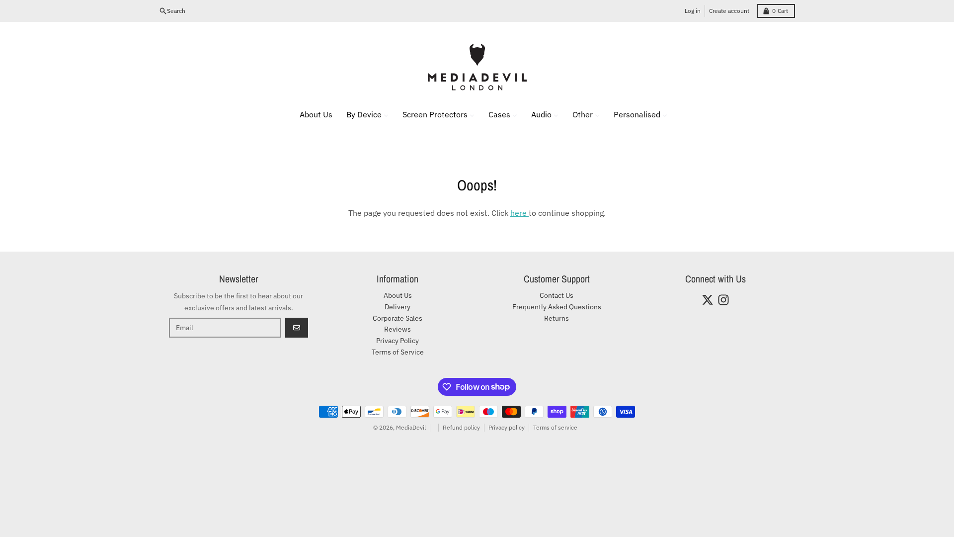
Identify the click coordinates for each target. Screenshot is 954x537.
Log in (693, 10)
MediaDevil (411, 427)
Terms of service (555, 427)
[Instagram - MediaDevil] (723, 300)
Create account (729, 10)
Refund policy (461, 427)
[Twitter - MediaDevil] (708, 300)
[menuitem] (309, 114)
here (519, 213)
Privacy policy (506, 427)
